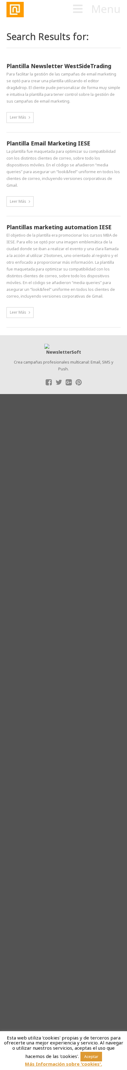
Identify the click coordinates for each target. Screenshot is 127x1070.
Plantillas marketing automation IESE (59, 227)
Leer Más (18, 117)
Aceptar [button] (91, 1056)
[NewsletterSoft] (45, 9)
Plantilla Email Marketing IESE (48, 143)
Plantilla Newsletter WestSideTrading (58, 66)
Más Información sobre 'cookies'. (63, 1064)
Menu (106, 9)
